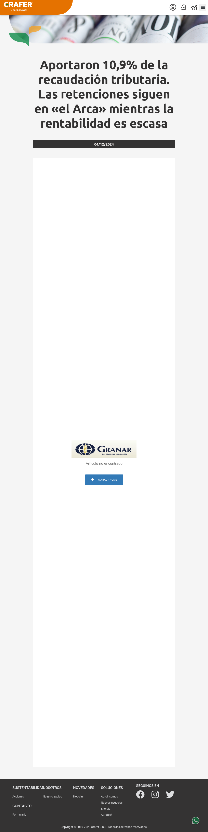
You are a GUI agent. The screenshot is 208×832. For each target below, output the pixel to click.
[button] (202, 7)
